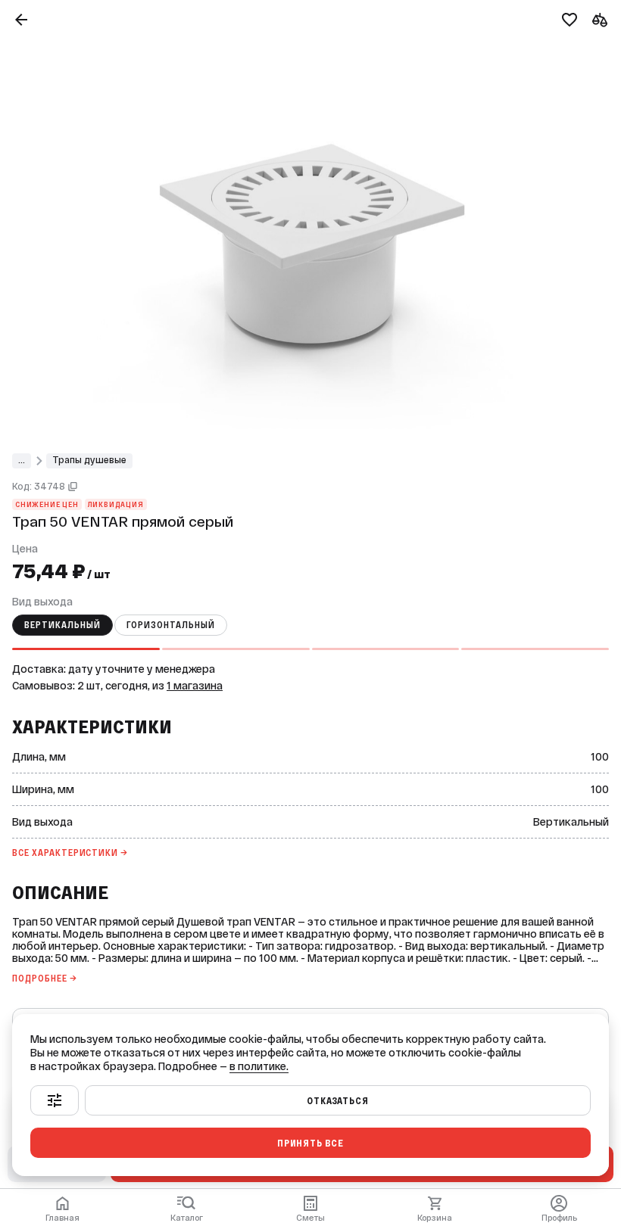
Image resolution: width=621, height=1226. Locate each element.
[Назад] (21, 20)
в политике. (259, 1066)
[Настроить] (54, 1100)
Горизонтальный (170, 625)
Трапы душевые (89, 460)
